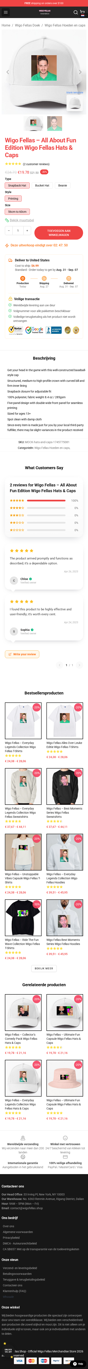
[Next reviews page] (79, 665)
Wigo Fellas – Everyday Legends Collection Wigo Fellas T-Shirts (20, 747)
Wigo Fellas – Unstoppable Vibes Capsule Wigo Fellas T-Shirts (22, 878)
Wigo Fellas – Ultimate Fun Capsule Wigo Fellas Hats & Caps (63, 1038)
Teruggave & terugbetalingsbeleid (24, 1279)
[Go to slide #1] (33, 123)
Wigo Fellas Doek (27, 25)
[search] (75, 12)
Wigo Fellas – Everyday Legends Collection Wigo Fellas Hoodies (61, 878)
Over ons (8, 1226)
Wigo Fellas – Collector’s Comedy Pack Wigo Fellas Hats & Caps (21, 1038)
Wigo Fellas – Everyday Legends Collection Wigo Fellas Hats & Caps (20, 1104)
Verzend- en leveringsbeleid (20, 1268)
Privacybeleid (11, 1237)
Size (7, 205)
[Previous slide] (8, 72)
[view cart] (82, 12)
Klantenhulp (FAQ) (14, 1291)
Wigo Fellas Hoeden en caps (65, 25)
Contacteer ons (12, 1285)
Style (8, 192)
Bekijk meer (44, 968)
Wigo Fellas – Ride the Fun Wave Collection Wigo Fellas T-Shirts (22, 944)
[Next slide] (80, 72)
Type (8, 179)
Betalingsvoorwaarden (17, 1273)
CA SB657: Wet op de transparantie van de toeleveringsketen (41, 1249)
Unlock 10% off (8, 1351)
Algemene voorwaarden (18, 1232)
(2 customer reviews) (36, 164)
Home (6, 25)
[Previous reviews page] (59, 665)
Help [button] (80, 1363)
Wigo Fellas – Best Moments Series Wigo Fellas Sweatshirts (64, 812)
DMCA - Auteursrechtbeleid (20, 1243)
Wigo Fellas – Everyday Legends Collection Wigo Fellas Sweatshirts (20, 812)
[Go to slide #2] (54, 123)
